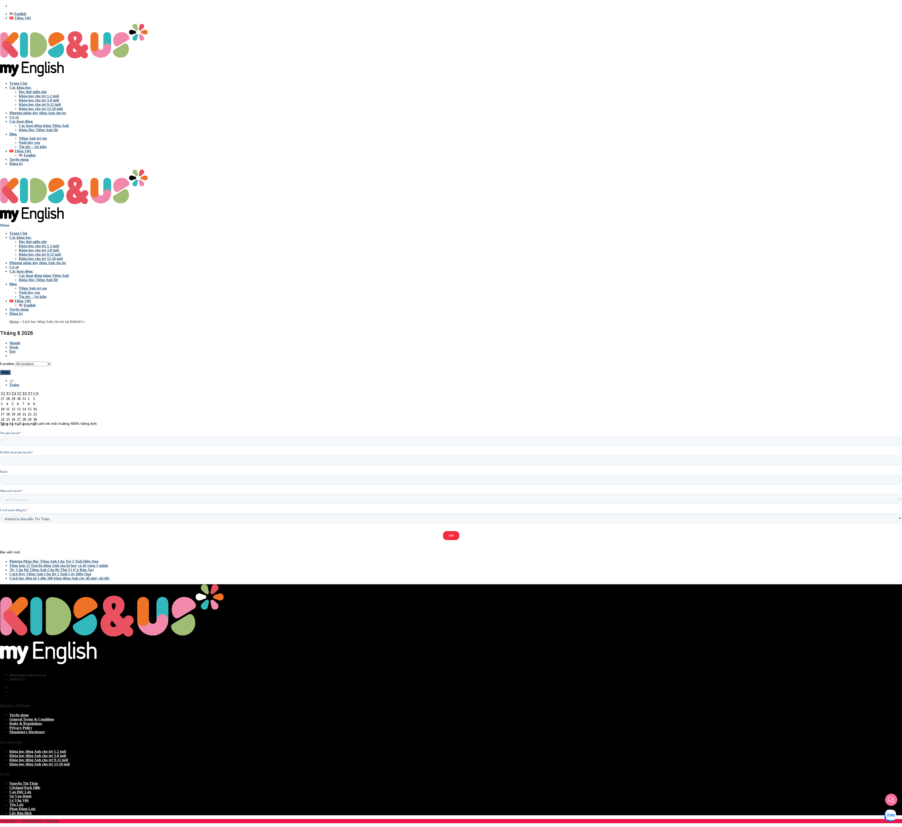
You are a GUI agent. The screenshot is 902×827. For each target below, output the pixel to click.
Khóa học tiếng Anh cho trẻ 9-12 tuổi (38, 760)
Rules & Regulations (25, 723)
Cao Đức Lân (20, 792)
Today (14, 385)
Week (13, 347)
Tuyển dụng (19, 715)
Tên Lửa (16, 805)
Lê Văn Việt (19, 800)
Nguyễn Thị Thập (23, 783)
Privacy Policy (20, 728)
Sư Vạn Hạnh (20, 796)
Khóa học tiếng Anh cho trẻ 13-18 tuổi (39, 764)
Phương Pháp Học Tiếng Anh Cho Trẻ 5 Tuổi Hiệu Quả (53, 561)
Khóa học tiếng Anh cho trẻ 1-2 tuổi (37, 751)
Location (7, 364)
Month (14, 343)
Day (12, 351)
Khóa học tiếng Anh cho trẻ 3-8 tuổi (37, 756)
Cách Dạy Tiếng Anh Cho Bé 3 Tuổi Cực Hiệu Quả (50, 574)
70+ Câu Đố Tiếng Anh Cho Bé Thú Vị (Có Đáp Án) (51, 570)
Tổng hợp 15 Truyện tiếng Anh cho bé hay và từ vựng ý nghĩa (58, 566)
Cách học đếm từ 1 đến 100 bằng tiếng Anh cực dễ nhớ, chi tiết (59, 578)
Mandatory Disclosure (27, 732)
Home (14, 322)
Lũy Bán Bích (20, 813)
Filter (6, 372)
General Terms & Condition (31, 719)
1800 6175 (17, 6)
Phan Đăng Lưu (22, 809)
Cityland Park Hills (24, 788)
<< (11, 381)
